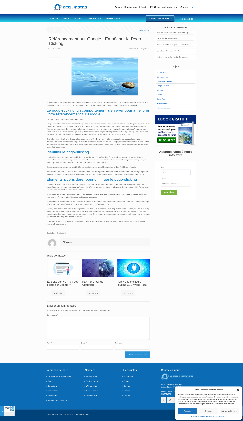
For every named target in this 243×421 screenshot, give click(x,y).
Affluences (67, 242)
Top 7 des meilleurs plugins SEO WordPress (173, 45)
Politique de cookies (198, 416)
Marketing (160, 90)
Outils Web (161, 99)
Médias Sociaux (92, 391)
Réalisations (130, 7)
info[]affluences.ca (168, 391)
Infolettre (143, 7)
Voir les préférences (229, 411)
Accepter (187, 411)
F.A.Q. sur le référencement (164, 7)
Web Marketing (91, 386)
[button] (238, 390)
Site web (118, 343)
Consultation (52, 386)
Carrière (127, 386)
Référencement (162, 103)
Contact (184, 7)
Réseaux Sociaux (163, 108)
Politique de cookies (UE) (57, 400)
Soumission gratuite (160, 18)
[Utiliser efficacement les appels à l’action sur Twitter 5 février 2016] (7, 411)
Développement (162, 77)
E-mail (84, 343)
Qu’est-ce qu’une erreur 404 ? (168, 51)
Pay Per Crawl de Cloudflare (167, 39)
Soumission (128, 376)
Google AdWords (163, 86)
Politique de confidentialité (215, 416)
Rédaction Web (91, 396)
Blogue (126, 381)
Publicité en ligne (92, 381)
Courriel (164, 179)
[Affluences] (70, 7)
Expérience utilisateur (165, 81)
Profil (50, 381)
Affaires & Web (162, 72)
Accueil (118, 7)
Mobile (159, 95)
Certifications (53, 391)
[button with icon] (163, 400)
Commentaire (52, 315)
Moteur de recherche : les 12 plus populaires (173, 57)
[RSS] (191, 6)
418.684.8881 (186, 19)
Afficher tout (144, 30)
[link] (175, 130)
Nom (49, 343)
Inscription (169, 192)
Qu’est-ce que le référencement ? (60, 376)
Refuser (208, 411)
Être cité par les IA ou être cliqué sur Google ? (174, 33)
